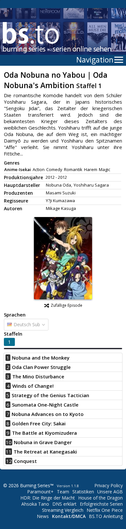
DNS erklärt (64, 504)
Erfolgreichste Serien (101, 504)
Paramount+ (40, 492)
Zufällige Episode (66, 305)
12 (9, 461)
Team (63, 492)
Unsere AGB (110, 492)
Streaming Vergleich (62, 510)
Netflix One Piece (105, 510)
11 (9, 451)
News (43, 516)
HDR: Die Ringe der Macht (47, 498)
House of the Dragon (100, 498)
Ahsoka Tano (35, 504)
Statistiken (83, 492)
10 (9, 442)
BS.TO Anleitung (106, 516)
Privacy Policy (108, 485)
